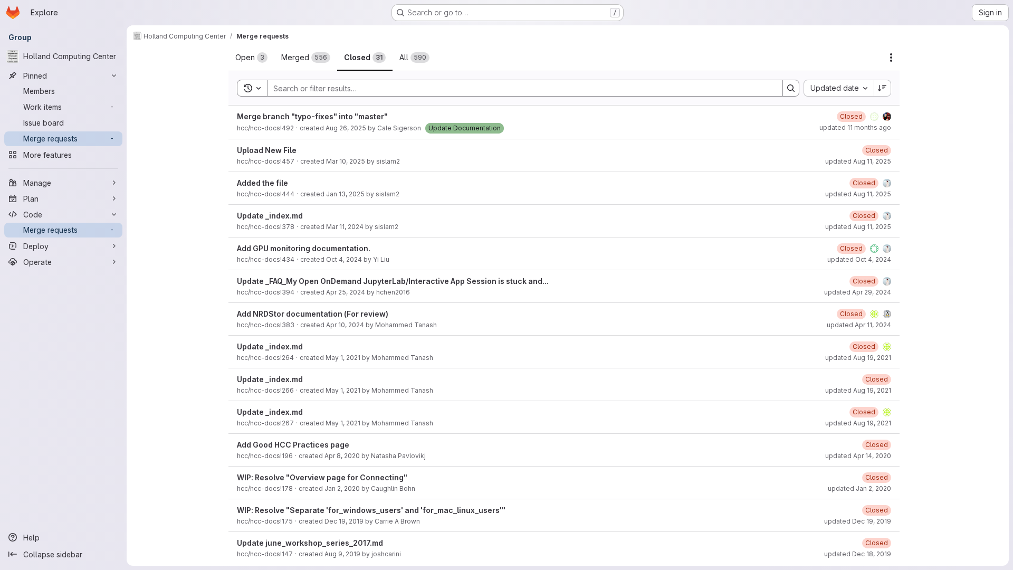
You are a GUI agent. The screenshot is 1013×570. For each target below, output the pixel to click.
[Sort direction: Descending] (882, 88)
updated (855, 127)
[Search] (790, 88)
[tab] (251, 57)
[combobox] (839, 88)
